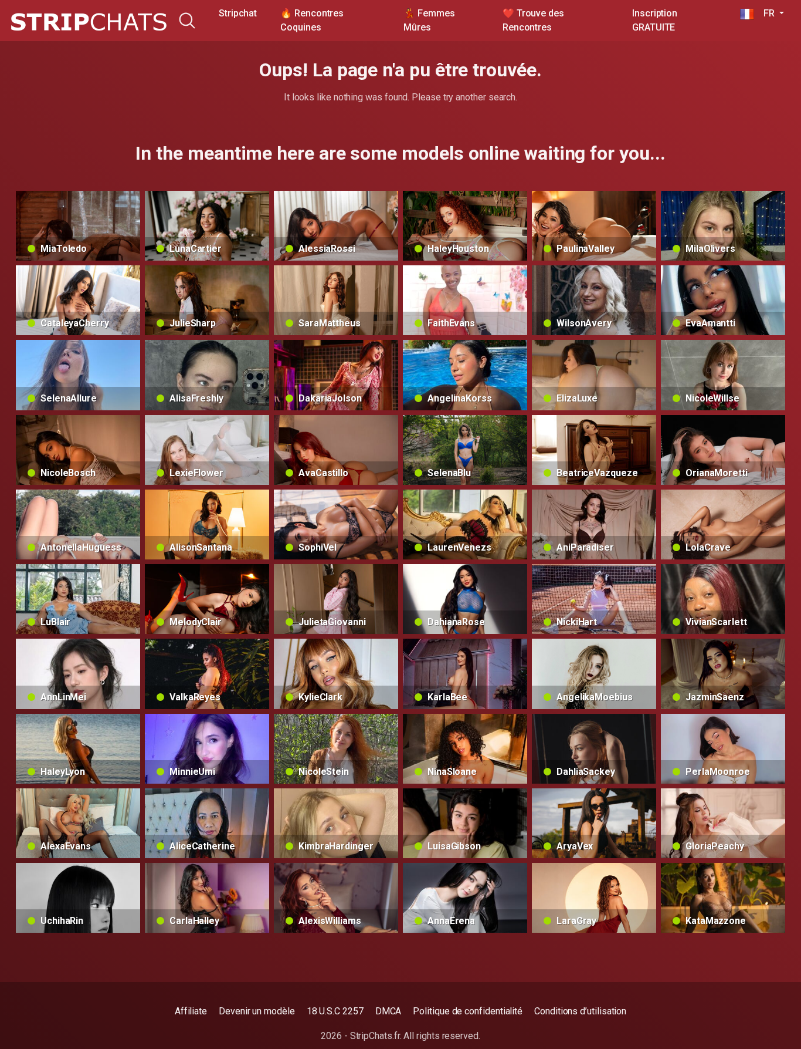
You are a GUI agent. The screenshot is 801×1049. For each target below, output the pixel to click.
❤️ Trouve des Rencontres (533, 20)
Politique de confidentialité (467, 1011)
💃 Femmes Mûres (428, 20)
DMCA (388, 1011)
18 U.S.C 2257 (335, 1011)
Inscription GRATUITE (654, 20)
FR (765, 13)
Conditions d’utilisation (580, 1011)
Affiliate (191, 1011)
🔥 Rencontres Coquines (312, 20)
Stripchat (238, 13)
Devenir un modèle (257, 1011)
